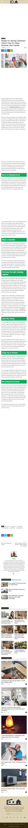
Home (2, 4)
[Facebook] (2, 50)
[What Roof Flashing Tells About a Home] (4, 591)
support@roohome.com (16, 813)
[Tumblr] (17, 817)
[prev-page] (2, 602)
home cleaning (19, 526)
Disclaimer (5, 824)
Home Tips (7, 4)
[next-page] (4, 602)
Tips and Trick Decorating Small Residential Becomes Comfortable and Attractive (12, 709)
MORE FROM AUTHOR (16, 579)
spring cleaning (12, 527)
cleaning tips (13, 526)
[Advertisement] (14, 23)
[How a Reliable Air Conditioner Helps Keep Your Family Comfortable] (4, 597)
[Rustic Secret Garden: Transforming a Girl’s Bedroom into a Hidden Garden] (21, 629)
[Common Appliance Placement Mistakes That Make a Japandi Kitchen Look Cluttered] (7, 645)
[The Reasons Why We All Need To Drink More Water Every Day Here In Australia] (14, 670)
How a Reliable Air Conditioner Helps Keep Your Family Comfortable (16, 597)
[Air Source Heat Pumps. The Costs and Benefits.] (14, 778)
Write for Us (23, 824)
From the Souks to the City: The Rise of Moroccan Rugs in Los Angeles (21, 545)
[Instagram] (7, 817)
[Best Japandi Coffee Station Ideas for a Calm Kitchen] (4, 584)
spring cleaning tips (19, 527)
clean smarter (7, 526)
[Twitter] (5, 50)
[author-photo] (14, 557)
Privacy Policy (16, 824)
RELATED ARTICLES (6, 579)
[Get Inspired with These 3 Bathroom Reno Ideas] (14, 751)
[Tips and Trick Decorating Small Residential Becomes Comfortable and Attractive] (14, 696)
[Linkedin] (14, 574)
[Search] (26, 1)
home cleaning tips (5, 527)
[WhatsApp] (11, 50)
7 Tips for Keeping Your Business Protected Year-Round (20, 652)
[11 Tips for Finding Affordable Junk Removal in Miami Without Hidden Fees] (7, 615)
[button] (2, 1)
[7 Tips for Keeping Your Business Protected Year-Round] (21, 645)
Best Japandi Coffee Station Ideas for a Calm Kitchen (20, 622)
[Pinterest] (8, 50)
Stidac (3, 47)
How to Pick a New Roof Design (6, 544)
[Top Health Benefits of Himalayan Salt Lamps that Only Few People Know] (14, 725)
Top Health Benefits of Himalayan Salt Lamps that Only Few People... (12, 736)
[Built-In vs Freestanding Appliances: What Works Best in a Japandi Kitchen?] (7, 629)
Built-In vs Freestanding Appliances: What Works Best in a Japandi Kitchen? (7, 636)
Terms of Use (10, 824)
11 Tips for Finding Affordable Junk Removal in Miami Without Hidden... (7, 622)
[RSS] (14, 817)
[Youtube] (24, 817)
